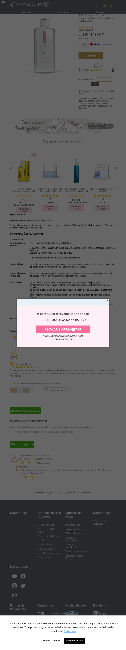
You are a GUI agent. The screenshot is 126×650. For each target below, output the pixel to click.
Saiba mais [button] (70, 631)
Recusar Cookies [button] (52, 640)
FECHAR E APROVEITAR (63, 329)
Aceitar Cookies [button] (74, 640)
